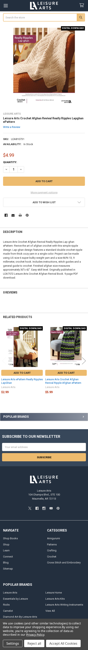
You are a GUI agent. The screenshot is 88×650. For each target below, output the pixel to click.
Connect (8, 556)
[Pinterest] (27, 215)
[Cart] (82, 5)
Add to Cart (22, 372)
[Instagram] (44, 508)
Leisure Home (53, 592)
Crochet (51, 556)
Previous (4, 361)
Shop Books (10, 538)
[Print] (20, 215)
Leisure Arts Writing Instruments (64, 604)
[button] (44, 202)
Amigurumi (53, 538)
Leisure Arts (10, 592)
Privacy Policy (35, 634)
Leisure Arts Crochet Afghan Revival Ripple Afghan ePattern (63, 381)
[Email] (13, 215)
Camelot (8, 610)
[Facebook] (6, 215)
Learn (6, 550)
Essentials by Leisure (15, 598)
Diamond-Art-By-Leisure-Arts (20, 616)
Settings (12, 643)
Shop (6, 544)
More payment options (44, 192)
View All (50, 610)
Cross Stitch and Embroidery (64, 562)
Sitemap (8, 568)
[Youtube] (51, 508)
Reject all (34, 643)
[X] (30, 508)
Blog (6, 562)
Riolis (6, 604)
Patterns (52, 544)
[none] (44, 67)
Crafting (51, 550)
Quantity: (10, 162)
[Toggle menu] (5, 5)
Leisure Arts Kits (55, 598)
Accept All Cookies (63, 643)
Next (84, 361)
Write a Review (11, 127)
